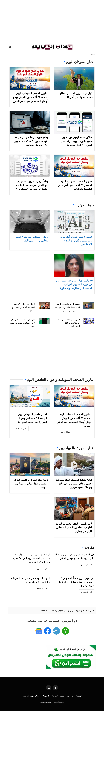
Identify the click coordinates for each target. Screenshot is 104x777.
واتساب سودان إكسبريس (31, 696)
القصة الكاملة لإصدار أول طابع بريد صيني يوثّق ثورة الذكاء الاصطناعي (76, 240)
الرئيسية (79, 696)
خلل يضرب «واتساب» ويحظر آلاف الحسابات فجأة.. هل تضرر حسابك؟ (22, 323)
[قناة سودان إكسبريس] (65, 631)
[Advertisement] (52, 21)
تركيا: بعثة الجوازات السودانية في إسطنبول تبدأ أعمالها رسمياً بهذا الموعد (30, 483)
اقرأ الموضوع (86, 564)
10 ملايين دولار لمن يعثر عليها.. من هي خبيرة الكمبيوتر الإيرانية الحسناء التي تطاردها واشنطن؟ (74, 284)
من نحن (70, 696)
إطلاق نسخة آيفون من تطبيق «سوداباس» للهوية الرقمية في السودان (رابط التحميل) (76, 141)
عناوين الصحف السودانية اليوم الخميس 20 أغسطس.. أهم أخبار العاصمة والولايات (75, 184)
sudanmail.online (46, 702)
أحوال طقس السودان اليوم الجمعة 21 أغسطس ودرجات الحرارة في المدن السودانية (32, 418)
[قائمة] (93, 47)
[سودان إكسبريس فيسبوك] (47, 631)
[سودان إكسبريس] (52, 47)
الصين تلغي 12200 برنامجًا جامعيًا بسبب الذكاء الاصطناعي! (69, 323)
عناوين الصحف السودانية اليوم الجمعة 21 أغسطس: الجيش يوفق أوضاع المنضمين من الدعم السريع (30, 97)
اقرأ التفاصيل (65, 432)
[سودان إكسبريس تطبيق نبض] (56, 631)
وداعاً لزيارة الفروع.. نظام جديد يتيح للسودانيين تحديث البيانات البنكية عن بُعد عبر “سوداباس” (31, 184)
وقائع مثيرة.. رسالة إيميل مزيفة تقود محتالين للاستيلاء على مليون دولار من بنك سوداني (31, 141)
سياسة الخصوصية (58, 696)
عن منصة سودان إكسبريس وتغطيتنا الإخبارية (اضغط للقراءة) (66, 610)
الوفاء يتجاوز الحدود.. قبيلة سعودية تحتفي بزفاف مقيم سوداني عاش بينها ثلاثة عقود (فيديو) (74, 483)
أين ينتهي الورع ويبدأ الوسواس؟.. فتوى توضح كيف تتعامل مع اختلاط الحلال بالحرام (76, 581)
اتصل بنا (46, 696)
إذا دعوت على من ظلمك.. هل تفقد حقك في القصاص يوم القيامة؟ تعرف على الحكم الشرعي (31, 558)
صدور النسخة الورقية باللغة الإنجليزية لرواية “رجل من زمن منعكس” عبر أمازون (67, 307)
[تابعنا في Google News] (38, 631)
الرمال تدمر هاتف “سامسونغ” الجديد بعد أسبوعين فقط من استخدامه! (23, 307)
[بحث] (10, 47)
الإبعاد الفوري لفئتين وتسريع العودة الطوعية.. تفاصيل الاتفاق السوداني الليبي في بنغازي (74, 527)
